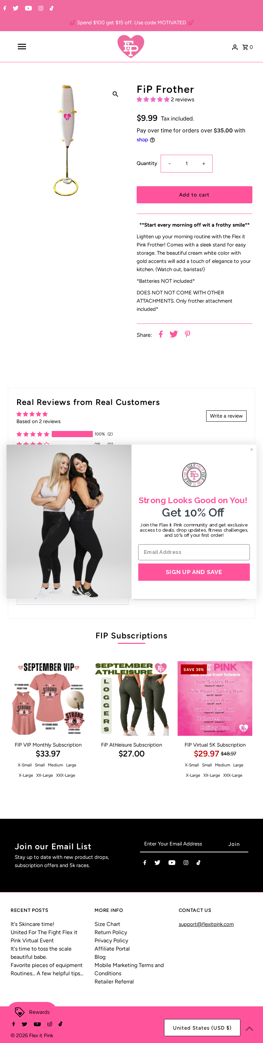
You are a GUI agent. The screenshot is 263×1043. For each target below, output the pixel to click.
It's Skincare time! (32, 924)
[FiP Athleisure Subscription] (131, 698)
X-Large (26, 775)
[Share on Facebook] (161, 335)
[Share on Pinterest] (187, 335)
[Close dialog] (251, 449)
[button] (154, 99)
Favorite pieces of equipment (47, 965)
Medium (55, 765)
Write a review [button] (226, 416)
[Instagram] (40, 9)
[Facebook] (4, 9)
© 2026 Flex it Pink (32, 1035)
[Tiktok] (50, 9)
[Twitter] (14, 9)
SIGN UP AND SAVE (194, 571)
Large (71, 765)
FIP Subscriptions (131, 635)
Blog (100, 957)
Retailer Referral (114, 981)
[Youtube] (27, 9)
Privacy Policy (111, 940)
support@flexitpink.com (206, 924)
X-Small (25, 765)
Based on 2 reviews (38, 421)
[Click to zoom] (115, 93)
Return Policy (111, 932)
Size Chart (107, 924)
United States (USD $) (202, 1028)
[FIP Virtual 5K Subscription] (214, 698)
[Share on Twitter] (174, 335)
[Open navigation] (33, 46)
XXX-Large (65, 775)
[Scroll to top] (249, 1029)
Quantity (147, 163)
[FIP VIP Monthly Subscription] (48, 698)
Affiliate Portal (112, 948)
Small (40, 765)
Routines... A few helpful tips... (47, 973)
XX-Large (44, 775)
